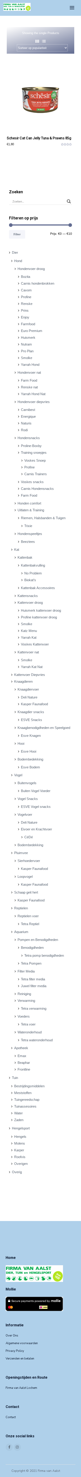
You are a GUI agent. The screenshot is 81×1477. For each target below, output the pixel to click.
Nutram (26, 344)
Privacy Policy (15, 1351)
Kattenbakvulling (33, 565)
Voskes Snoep (35, 460)
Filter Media (26, 971)
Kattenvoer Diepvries (29, 675)
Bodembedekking (30, 759)
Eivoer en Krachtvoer (36, 829)
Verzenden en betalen (20, 1359)
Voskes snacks (32, 482)
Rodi (24, 430)
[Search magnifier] (69, 201)
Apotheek (21, 1048)
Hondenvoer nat (29, 372)
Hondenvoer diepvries (34, 402)
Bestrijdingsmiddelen (29, 1086)
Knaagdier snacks (31, 712)
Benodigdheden (32, 947)
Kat (16, 549)
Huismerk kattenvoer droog (41, 610)
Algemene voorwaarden (22, 1343)
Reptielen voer (28, 916)
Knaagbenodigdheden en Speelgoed (44, 728)
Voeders (24, 1016)
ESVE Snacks (31, 720)
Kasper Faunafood (34, 704)
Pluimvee (21, 853)
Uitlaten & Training (31, 510)
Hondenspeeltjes (30, 534)
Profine (26, 297)
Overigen (21, 1164)
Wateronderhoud (30, 1032)
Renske (26, 304)
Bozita (25, 277)
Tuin (15, 1078)
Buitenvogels (27, 783)
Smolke (26, 358)
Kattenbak (25, 557)
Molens (19, 1143)
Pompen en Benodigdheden (38, 940)
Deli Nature (29, 697)
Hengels (20, 1136)
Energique (28, 416)
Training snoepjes (34, 452)
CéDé (28, 837)
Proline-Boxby (31, 446)
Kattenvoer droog (30, 602)
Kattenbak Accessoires (38, 588)
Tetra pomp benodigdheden (44, 955)
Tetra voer (28, 1024)
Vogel (18, 775)
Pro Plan (27, 351)
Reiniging (24, 994)
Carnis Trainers (35, 474)
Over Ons (12, 1336)
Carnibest (28, 410)
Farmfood (28, 324)
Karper (19, 1150)
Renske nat (29, 387)
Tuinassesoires (25, 1106)
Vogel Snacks (28, 799)
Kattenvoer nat (28, 652)
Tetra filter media (33, 979)
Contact (11, 1417)
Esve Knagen (31, 735)
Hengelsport (21, 1128)
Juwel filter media (33, 986)
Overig (17, 1172)
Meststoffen (23, 1093)
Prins (25, 310)
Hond (18, 261)
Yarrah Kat (28, 637)
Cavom (26, 290)
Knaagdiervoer (28, 689)
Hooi (21, 743)
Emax (22, 1056)
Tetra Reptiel (30, 924)
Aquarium (21, 932)
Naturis (26, 423)
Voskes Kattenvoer (35, 644)
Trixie (28, 526)
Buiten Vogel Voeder (35, 791)
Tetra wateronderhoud (37, 1040)
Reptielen (21, 908)
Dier (15, 252)
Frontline (24, 1069)
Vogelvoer (25, 814)
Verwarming (26, 1000)
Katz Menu (29, 631)
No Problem (33, 573)
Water (18, 1113)
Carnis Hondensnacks (37, 489)
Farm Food (29, 380)
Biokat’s (30, 580)
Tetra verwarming (33, 1008)
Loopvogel (25, 876)
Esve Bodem (30, 767)
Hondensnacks (29, 438)
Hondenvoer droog (31, 269)
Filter (17, 234)
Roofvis (19, 1157)
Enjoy (25, 317)
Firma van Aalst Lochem (21, 1388)
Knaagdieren (23, 681)
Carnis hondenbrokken (37, 283)
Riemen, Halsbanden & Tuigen (43, 518)
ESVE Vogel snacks (36, 807)
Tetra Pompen (31, 963)
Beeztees (28, 542)
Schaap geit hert (26, 892)
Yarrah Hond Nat (33, 394)
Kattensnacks (28, 596)
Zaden (18, 1120)
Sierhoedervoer (29, 861)
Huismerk (28, 337)
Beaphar (24, 1063)
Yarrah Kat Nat (32, 667)
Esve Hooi (28, 751)
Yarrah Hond (30, 364)
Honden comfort (29, 503)
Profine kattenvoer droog (39, 617)
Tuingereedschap (26, 1099)
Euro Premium (31, 331)
